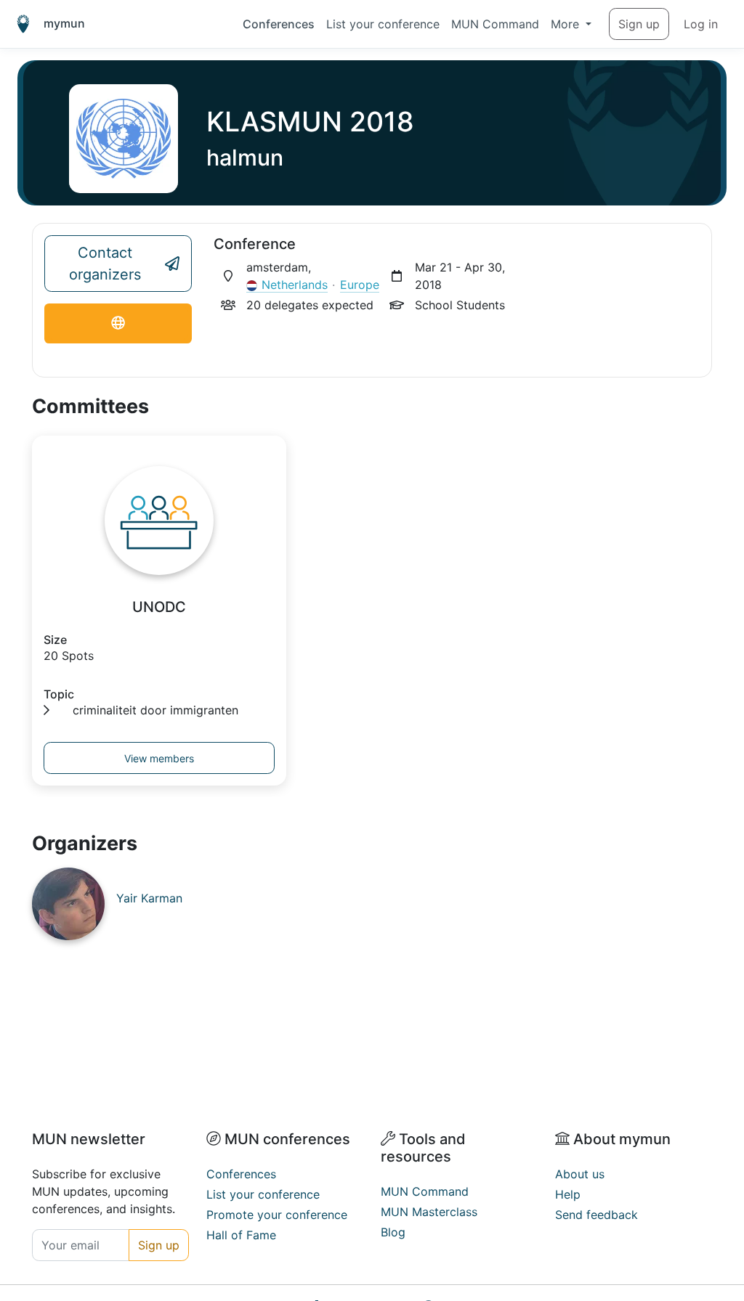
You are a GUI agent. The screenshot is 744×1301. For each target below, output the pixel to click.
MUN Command (495, 24)
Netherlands (295, 284)
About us (579, 1174)
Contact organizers (105, 263)
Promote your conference (276, 1214)
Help (568, 1194)
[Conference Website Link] (118, 323)
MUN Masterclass (429, 1211)
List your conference (383, 24)
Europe (359, 284)
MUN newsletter (88, 1139)
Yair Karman (149, 898)
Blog (393, 1232)
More (567, 24)
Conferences (279, 24)
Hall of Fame (241, 1235)
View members (159, 758)
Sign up (639, 24)
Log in (701, 24)
